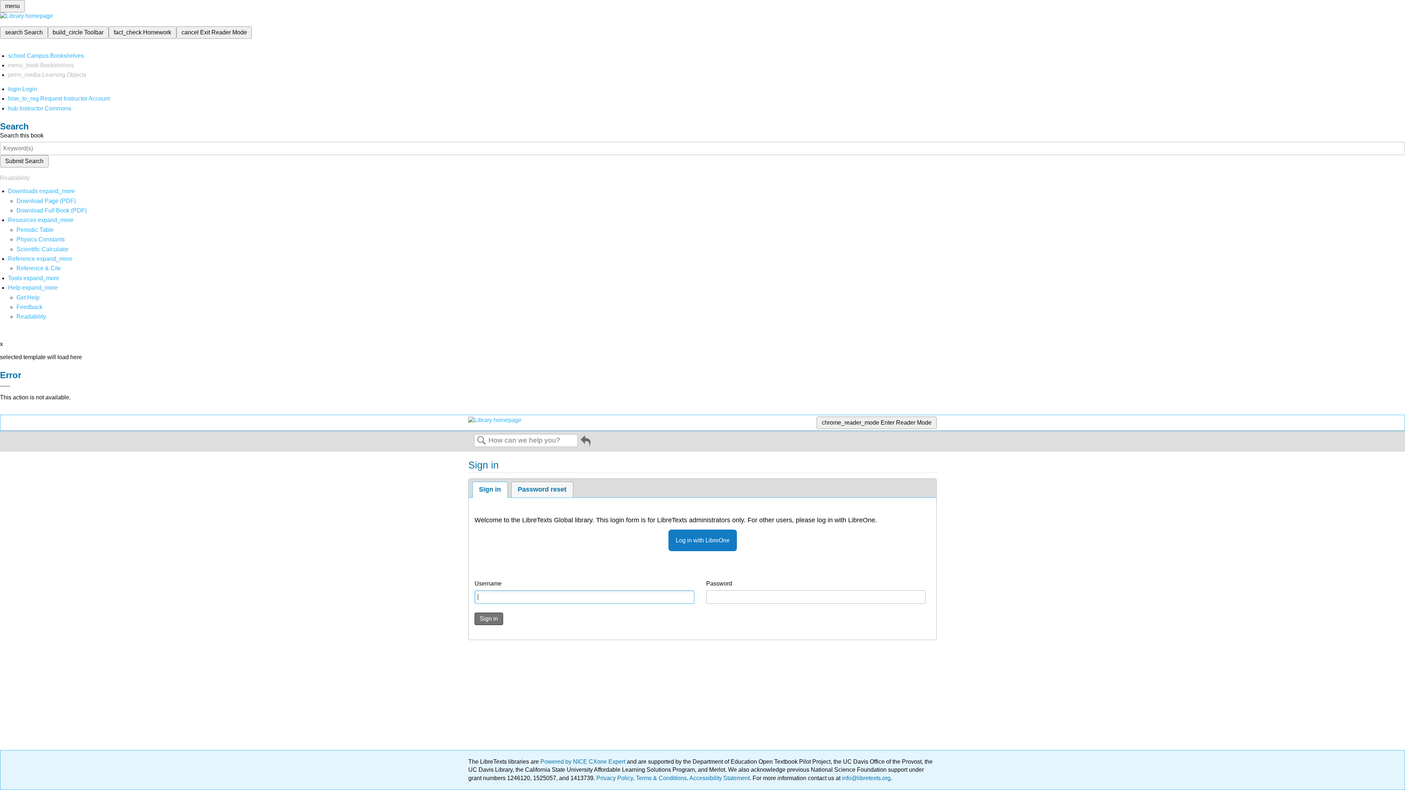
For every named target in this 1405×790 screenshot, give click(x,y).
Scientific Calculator (42, 249)
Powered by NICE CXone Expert (583, 762)
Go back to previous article (585, 442)
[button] (29, 307)
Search (481, 440)
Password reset (542, 489)
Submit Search (24, 161)
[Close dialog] (5, 386)
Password (719, 583)
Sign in (490, 489)
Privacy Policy (614, 778)
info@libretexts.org (865, 778)
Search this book (22, 135)
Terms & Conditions (661, 778)
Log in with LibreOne (703, 540)
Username (488, 583)
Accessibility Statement (719, 778)
